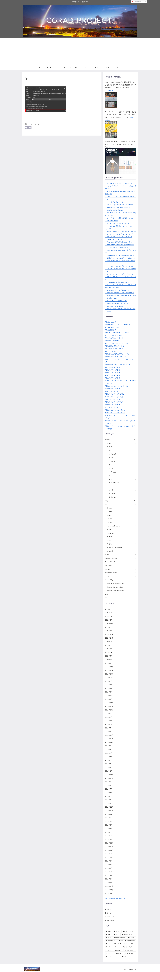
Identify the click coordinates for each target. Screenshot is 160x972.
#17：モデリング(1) (111, 367)
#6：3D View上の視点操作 (114, 335)
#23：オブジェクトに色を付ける (116, 386)
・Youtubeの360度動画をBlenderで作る (118, 242)
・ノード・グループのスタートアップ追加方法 (120, 231)
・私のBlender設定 (111, 221)
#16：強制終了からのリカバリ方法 (116, 364)
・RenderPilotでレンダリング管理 (116, 239)
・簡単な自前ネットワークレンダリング (118, 237)
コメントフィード (111, 916)
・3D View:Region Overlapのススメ (117, 282)
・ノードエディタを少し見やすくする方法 (119, 266)
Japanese (137, 1)
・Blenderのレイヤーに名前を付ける (117, 290)
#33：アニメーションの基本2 (115, 413)
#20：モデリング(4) (111, 375)
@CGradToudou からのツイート (116, 898)
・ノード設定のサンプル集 (114, 202)
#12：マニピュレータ (112, 351)
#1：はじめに (109, 322)
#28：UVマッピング (112, 399)
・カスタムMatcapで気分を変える (116, 247)
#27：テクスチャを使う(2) (114, 397)
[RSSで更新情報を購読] (29, 127)
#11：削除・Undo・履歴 (113, 348)
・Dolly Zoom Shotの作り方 (114, 306)
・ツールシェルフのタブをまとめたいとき (119, 234)
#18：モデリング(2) (111, 370)
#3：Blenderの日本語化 (113, 327)
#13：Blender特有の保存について (116, 354)
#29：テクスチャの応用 (113, 402)
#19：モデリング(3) (111, 373)
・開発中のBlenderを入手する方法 (116, 303)
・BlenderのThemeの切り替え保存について (119, 293)
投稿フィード (109, 913)
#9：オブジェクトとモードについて (117, 343)
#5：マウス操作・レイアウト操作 (116, 332)
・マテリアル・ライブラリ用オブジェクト (119, 274)
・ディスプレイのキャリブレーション (117, 223)
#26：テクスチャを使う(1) (114, 394)
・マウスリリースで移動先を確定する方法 (119, 218)
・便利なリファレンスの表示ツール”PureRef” (120, 258)
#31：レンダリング (111, 407)
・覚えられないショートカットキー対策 (118, 183)
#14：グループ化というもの (114, 356)
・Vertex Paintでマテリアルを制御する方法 (119, 255)
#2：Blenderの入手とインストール (116, 324)
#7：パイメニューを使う (113, 338)
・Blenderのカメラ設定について (116, 301)
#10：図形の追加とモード (113, 346)
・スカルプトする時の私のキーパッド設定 (119, 205)
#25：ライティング (111, 391)
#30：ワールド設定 (111, 404)
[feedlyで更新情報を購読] (26, 127)
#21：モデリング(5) (111, 378)
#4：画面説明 (109, 330)
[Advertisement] (80, 52)
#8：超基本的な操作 (112, 340)
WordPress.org (110, 920)
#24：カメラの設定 (111, 388)
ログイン (108, 909)
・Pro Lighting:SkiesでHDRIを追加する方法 (119, 245)
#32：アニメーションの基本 (114, 410)
